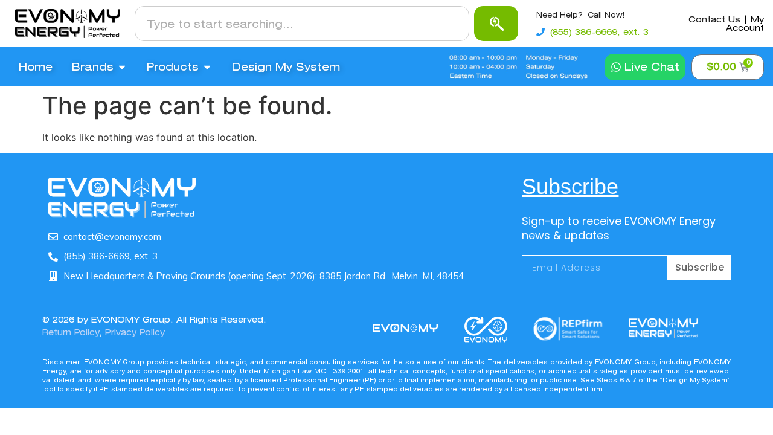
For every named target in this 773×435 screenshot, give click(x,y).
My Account (745, 23)
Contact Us (714, 19)
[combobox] (302, 23)
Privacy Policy (135, 332)
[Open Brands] (122, 67)
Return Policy (70, 332)
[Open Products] (207, 67)
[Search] (496, 23)
